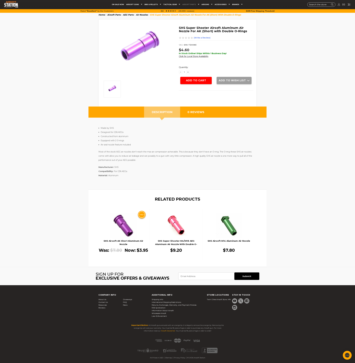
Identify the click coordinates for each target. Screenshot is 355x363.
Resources (102, 305)
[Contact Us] (342, 4)
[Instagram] (234, 307)
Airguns (205, 4)
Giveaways (127, 299)
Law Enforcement (159, 316)
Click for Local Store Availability (193, 56)
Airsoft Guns (132, 4)
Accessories (221, 4)
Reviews (101, 308)
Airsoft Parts (189, 4)
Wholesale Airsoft (159, 313)
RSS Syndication (158, 308)
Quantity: (183, 67)
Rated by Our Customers (97, 11)
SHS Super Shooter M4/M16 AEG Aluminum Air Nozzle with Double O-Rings (176, 244)
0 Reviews (195, 112)
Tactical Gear (170, 4)
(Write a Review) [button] (202, 37)
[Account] (337, 4)
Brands (236, 4)
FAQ (125, 302)
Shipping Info (157, 299)
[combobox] (321, 4)
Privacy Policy (179, 358)
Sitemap (168, 358)
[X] (240, 300)
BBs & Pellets (151, 4)
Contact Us (103, 302)
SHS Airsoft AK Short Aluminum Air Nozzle (123, 243)
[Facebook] (246, 300)
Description (162, 112)
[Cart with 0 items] (348, 4)
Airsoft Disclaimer (168, 331)
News (125, 305)
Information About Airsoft (163, 310)
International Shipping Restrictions (166, 302)
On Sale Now (118, 4)
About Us (102, 299)
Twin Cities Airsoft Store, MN (219, 299)
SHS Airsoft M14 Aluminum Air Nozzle (229, 241)
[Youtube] (234, 300)
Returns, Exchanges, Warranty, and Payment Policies (174, 305)
